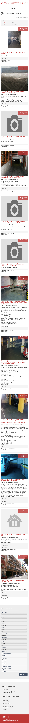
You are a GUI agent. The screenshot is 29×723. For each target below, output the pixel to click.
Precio (12, 22)
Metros (3, 24)
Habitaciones (14, 24)
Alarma (4, 655)
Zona (2, 623)
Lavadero (5, 663)
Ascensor (5, 658)
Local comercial (6, 701)
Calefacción (5, 660)
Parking (4, 665)
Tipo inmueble (4, 612)
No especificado (6, 703)
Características (4, 651)
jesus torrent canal (9, 503)
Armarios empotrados (7, 656)
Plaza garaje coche (7, 706)
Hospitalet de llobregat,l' (8, 691)
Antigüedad (3, 647)
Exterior (4, 661)
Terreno (4, 709)
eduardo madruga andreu (11, 549)
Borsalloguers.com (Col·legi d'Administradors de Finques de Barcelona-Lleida (14, 4)
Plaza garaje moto (7, 707)
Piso (3, 704)
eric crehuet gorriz (9, 145)
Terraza (4, 671)
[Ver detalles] (14, 39)
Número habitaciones (5, 633)
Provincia (3, 616)
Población (3, 619)
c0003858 (7, 60)
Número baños (4, 637)
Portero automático (7, 666)
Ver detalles (4, 61)
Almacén (4, 699)
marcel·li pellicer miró (10, 330)
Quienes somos (14, 8)
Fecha (3, 22)
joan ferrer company (10, 105)
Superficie (3, 641)
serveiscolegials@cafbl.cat (11, 720)
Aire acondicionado (7, 653)
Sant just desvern (7, 692)
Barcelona (5, 689)
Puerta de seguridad (7, 668)
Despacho (5, 700)
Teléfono (5, 669)
